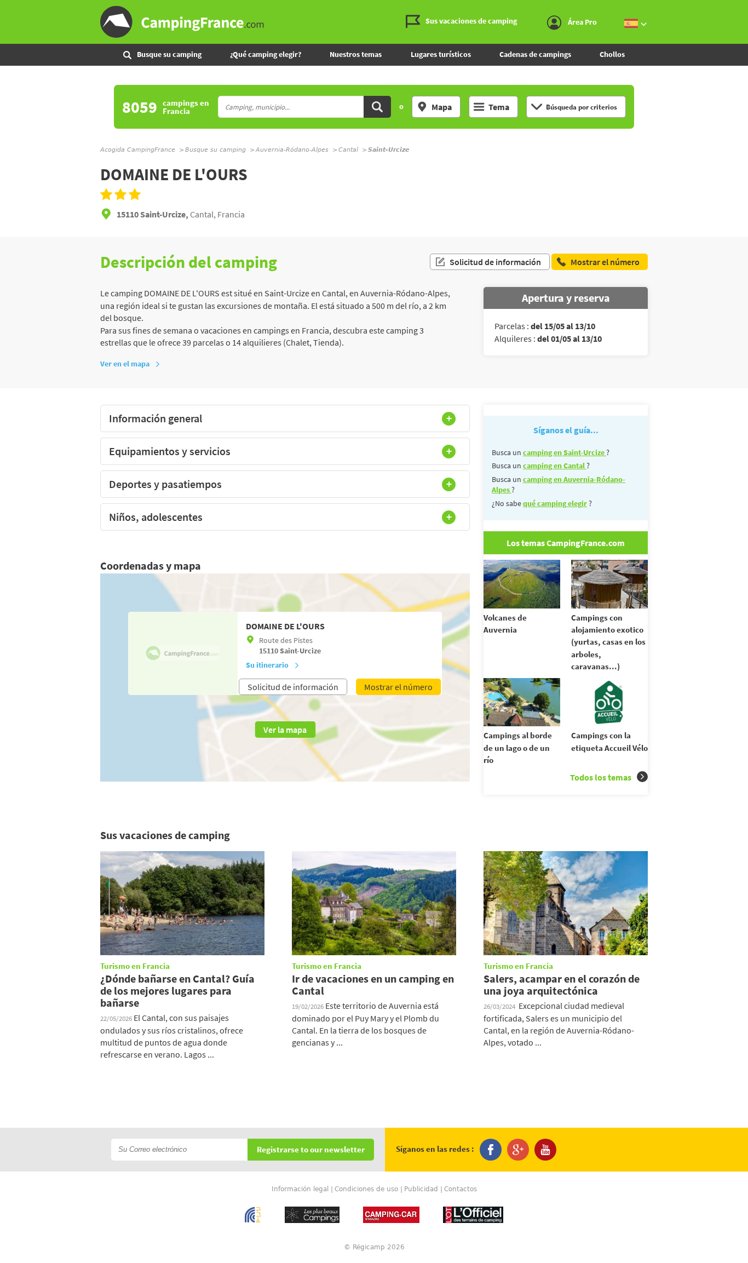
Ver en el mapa (124, 364)
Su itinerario (267, 665)
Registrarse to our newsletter (311, 1150)
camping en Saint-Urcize (564, 452)
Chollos (612, 54)
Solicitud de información (495, 261)
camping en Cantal (554, 465)
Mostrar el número (398, 686)
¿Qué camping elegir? (265, 54)
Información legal (300, 1189)
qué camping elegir (555, 503)
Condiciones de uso (366, 1189)
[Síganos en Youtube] (545, 1150)
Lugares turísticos (441, 54)
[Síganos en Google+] (518, 1150)
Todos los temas (600, 777)
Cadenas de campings (535, 54)
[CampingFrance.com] (374, 21)
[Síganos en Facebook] (491, 1150)
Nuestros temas (356, 54)
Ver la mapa (285, 729)
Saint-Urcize (300, 651)
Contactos (460, 1189)
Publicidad (421, 1189)
